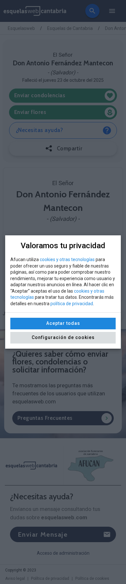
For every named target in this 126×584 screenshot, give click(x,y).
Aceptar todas (63, 323)
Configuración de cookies (63, 337)
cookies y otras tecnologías (67, 259)
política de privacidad (71, 303)
